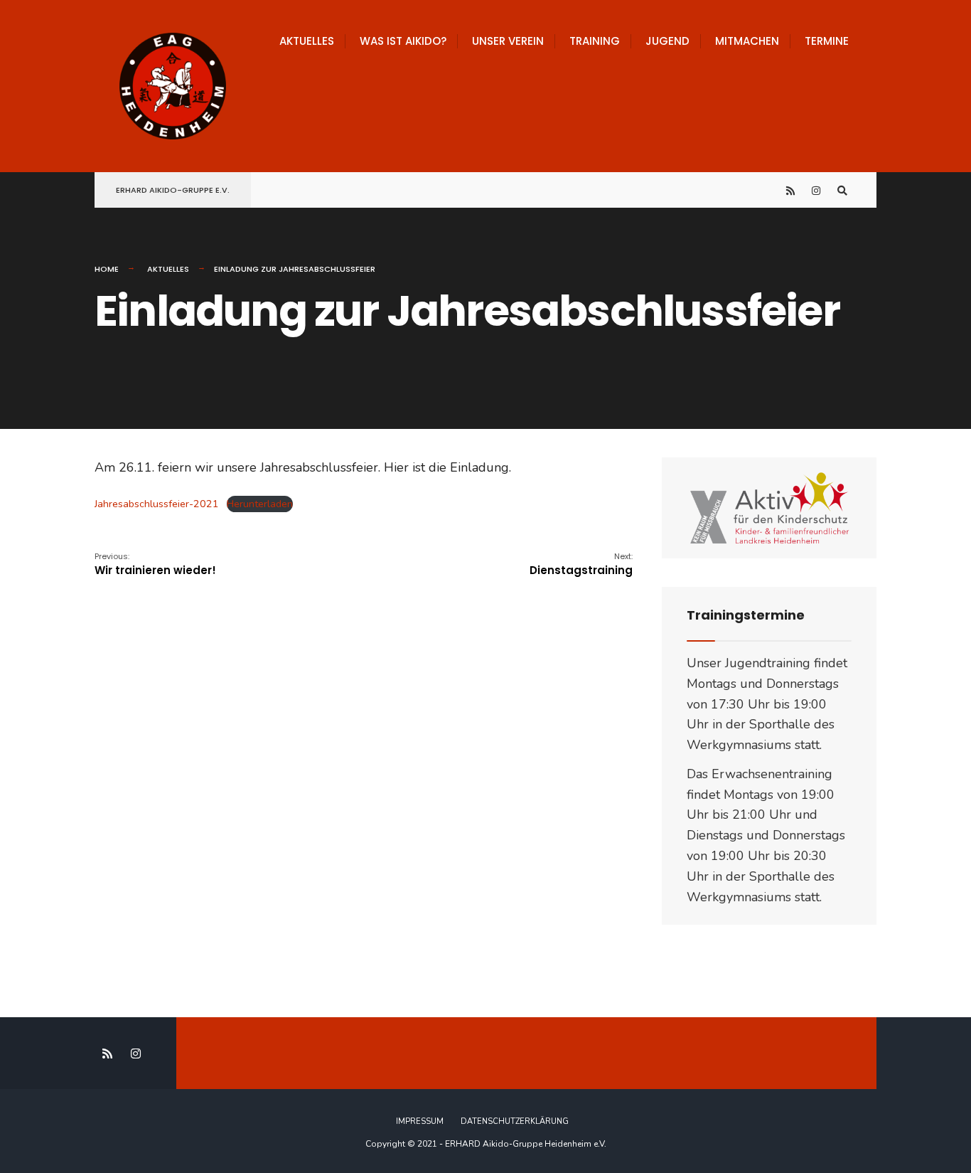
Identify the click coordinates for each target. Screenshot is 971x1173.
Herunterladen (260, 504)
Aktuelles (306, 40)
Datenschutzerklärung (515, 1121)
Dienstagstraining (581, 564)
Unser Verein (508, 40)
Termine (827, 40)
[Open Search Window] (842, 190)
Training (594, 40)
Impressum (420, 1121)
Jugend (667, 40)
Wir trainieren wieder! (155, 564)
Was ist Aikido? (403, 40)
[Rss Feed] (791, 190)
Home (107, 269)
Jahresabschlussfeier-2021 (157, 504)
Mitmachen (747, 40)
